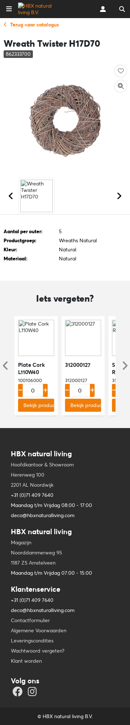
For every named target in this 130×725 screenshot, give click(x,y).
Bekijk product (38, 405)
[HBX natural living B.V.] (41, 9)
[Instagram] (33, 693)
